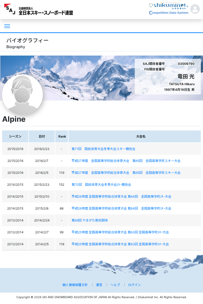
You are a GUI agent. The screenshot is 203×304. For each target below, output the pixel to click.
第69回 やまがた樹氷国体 (90, 220)
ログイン (134, 285)
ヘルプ (115, 285)
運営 (99, 285)
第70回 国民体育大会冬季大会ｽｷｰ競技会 (101, 185)
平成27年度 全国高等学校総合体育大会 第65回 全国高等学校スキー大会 (126, 161)
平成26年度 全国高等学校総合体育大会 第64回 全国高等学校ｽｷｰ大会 (121, 196)
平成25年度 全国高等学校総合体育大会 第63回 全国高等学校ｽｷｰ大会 (120, 232)
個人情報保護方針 (75, 285)
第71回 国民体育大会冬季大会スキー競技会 (103, 149)
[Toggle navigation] (6, 25)
